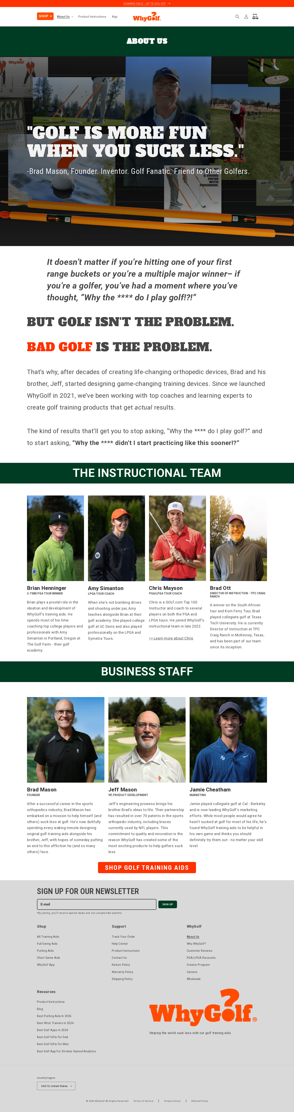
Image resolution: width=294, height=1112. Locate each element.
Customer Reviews (200, 950)
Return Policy (121, 964)
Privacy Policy (172, 1101)
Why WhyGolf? (196, 943)
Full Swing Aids (47, 943)
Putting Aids (45, 950)
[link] (147, 768)
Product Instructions (126, 950)
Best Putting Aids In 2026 (54, 1016)
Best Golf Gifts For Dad (52, 1037)
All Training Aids (48, 936)
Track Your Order (123, 936)
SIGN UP (167, 904)
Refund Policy (199, 1101)
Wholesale (194, 979)
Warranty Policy (122, 972)
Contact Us (119, 957)
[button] (45, 16)
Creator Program (198, 964)
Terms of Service (143, 1101)
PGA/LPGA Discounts (201, 957)
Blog (40, 1009)
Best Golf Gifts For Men (53, 1044)
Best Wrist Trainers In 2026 (55, 1023)
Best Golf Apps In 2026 (52, 1030)
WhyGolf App (46, 964)
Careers (192, 972)
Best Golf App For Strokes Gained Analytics (66, 1051)
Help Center (120, 943)
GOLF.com (174, 602)
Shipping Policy (122, 979)
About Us (193, 936)
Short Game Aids (48, 957)
